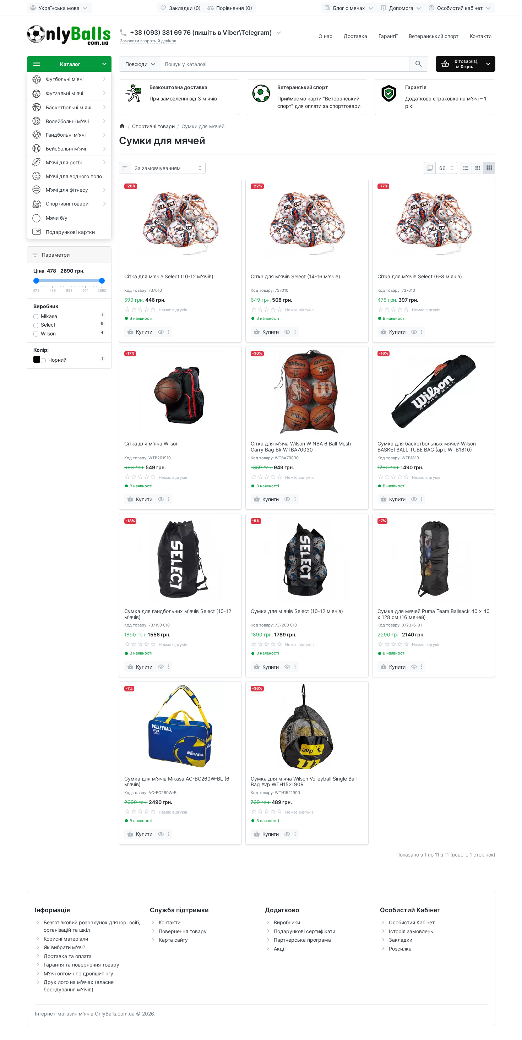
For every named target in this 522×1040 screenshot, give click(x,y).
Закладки (400, 940)
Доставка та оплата (68, 956)
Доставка (355, 36)
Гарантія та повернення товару (81, 965)
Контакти (480, 36)
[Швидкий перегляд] (160, 332)
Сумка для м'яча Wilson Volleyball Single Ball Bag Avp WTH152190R (304, 782)
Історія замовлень (411, 931)
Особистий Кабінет (412, 922)
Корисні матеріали (66, 939)
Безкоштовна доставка (178, 87)
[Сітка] (478, 168)
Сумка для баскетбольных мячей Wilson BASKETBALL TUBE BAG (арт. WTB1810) (426, 447)
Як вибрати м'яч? (64, 947)
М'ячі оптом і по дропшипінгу (78, 973)
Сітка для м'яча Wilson (151, 444)
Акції (280, 949)
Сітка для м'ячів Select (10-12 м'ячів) (168, 276)
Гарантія (415, 87)
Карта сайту (173, 940)
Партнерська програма (302, 940)
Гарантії (388, 36)
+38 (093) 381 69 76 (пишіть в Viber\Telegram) (201, 32)
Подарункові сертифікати (304, 931)
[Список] (466, 168)
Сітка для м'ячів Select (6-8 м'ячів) (419, 276)
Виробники (287, 922)
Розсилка (400, 949)
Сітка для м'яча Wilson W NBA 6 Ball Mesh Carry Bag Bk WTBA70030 (301, 447)
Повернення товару (183, 931)
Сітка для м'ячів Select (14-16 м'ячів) (295, 276)
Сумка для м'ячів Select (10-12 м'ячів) (297, 611)
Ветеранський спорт (433, 36)
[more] (168, 332)
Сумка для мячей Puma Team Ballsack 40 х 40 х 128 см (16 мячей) (433, 614)
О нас (325, 36)
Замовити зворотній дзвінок (148, 40)
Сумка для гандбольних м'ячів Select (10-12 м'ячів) (177, 614)
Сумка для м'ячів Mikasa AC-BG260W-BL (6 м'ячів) (176, 782)
